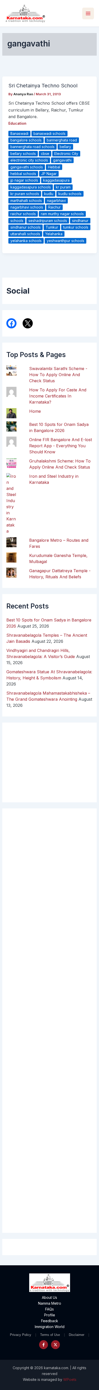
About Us (49, 1297)
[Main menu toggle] (88, 13)
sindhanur (80, 220)
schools (16, 220)
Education (17, 123)
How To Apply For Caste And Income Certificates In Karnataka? (57, 396)
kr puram (63, 187)
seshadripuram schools (47, 220)
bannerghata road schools (32, 147)
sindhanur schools (25, 227)
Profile (49, 1315)
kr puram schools (24, 193)
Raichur (54, 207)
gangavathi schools (26, 167)
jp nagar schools (24, 180)
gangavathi (62, 160)
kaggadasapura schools (30, 187)
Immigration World (49, 1326)
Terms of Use (50, 1335)
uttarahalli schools (25, 234)
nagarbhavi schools (26, 207)
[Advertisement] (49, 1021)
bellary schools (23, 153)
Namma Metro (49, 1303)
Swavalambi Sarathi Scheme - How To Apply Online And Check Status (58, 374)
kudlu (48, 193)
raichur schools (23, 214)
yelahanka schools (26, 240)
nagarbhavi (56, 200)
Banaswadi (19, 133)
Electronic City (66, 153)
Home (35, 411)
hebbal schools (23, 173)
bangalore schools (26, 140)
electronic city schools (29, 160)
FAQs (49, 1309)
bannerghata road (62, 140)
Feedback (49, 1321)
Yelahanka (53, 234)
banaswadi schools (49, 133)
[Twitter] (55, 1344)
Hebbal (54, 167)
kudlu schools (69, 193)
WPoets (69, 1379)
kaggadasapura (56, 180)
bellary (65, 147)
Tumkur (52, 227)
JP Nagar (49, 173)
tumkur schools (75, 227)
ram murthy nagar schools (62, 214)
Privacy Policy (20, 1335)
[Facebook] (43, 1344)
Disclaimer (76, 1335)
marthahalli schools (26, 200)
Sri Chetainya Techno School (42, 86)
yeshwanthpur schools (65, 240)
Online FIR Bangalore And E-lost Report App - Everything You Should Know (60, 445)
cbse (45, 153)
